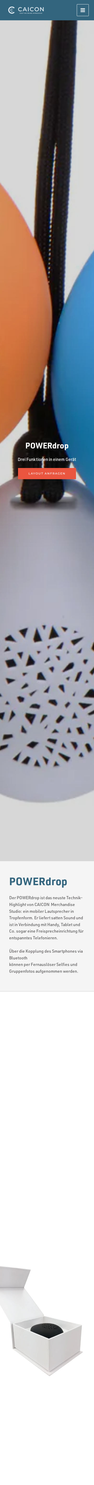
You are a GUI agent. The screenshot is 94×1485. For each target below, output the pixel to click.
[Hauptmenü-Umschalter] (83, 10)
